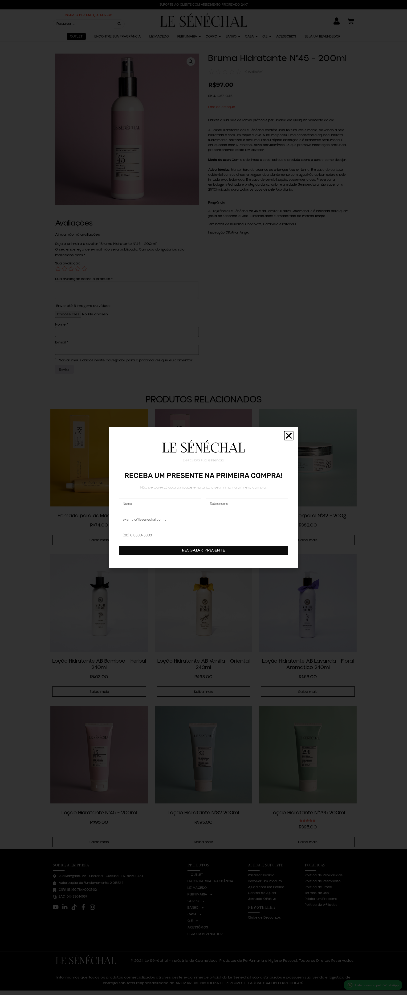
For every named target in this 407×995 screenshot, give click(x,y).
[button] (289, 435)
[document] (203, 497)
